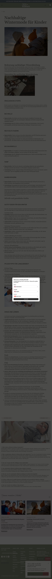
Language (15, 289)
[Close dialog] (38, 278)
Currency (15, 294)
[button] (26, 287)
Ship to (15, 284)
